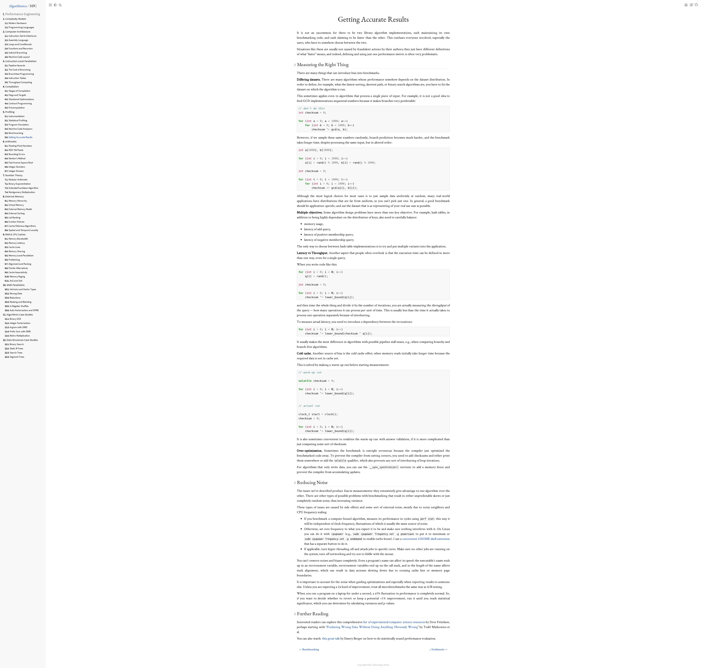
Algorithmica (18, 6)
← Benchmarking (309, 649)
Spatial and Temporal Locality (23, 230)
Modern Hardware (17, 23)
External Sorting (17, 213)
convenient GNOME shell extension (426, 539)
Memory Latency (17, 242)
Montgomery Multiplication (22, 192)
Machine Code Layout (19, 56)
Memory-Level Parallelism (21, 255)
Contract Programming (20, 103)
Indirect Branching (18, 52)
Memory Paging (17, 276)
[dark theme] (55, 4)
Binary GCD (15, 318)
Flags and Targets (17, 95)
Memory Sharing (17, 251)
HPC (33, 6)
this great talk (331, 638)
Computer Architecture (17, 31)
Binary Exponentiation (20, 183)
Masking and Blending (20, 301)
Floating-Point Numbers (20, 145)
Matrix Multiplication (20, 335)
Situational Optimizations (21, 99)
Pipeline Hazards (17, 65)
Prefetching (14, 259)
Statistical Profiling (18, 120)
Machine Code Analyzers (20, 128)
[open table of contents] (50, 5)
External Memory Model (20, 209)
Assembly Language (18, 40)
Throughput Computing (20, 82)
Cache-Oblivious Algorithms (22, 225)
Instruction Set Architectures (22, 35)
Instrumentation (16, 116)
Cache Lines (14, 247)
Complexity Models (15, 18)
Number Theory (14, 175)
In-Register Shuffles (19, 306)
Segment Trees (17, 356)
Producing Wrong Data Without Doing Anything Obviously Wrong (372, 627)
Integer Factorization (20, 323)
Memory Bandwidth (18, 238)
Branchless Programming (21, 73)
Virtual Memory (16, 204)
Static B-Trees (16, 348)
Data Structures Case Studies (22, 340)
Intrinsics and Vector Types (23, 289)
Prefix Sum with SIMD (20, 331)
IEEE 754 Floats (16, 150)
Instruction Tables (17, 78)
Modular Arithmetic (18, 179)
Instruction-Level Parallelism (21, 61)
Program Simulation (19, 124)
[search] (60, 5)
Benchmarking (16, 133)
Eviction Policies (16, 221)
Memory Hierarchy (18, 200)
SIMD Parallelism (16, 285)
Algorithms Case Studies (20, 314)
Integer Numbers (17, 166)
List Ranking (14, 217)
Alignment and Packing (20, 263)
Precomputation (17, 107)
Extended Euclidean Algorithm (23, 188)
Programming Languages (21, 27)
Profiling (9, 112)
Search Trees (16, 352)
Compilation (12, 86)
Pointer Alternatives (18, 268)
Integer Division (16, 171)
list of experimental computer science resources (394, 622)
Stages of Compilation (19, 90)
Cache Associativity (18, 272)
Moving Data (16, 293)
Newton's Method (17, 158)
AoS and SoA (16, 280)
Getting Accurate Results (20, 137)
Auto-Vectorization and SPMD (24, 310)
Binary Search (17, 344)
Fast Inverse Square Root (21, 162)
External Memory (14, 196)
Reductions (15, 297)
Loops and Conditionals (20, 44)
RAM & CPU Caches (15, 234)
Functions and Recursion (21, 48)
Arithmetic (11, 141)
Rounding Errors (17, 154)
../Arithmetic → (438, 649)
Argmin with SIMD (18, 327)
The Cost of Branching (19, 69)
